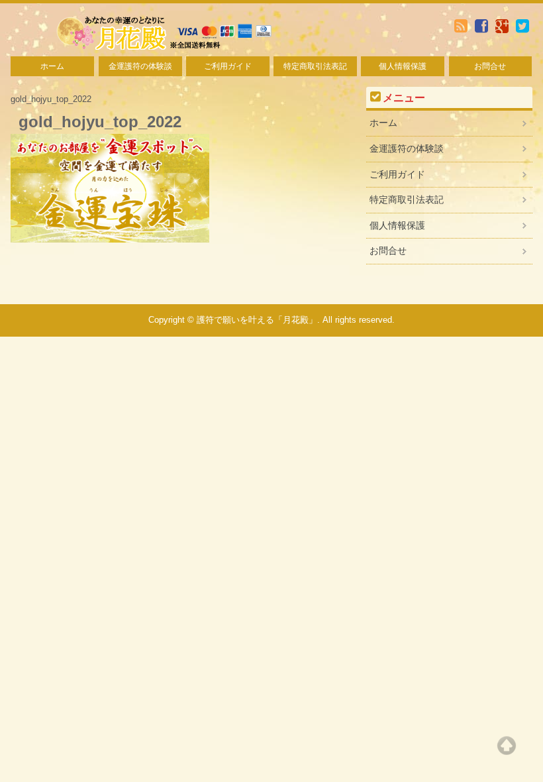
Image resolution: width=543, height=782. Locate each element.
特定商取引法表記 (315, 66)
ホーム (52, 66)
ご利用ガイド (228, 66)
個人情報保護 (402, 66)
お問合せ (490, 66)
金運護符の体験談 (140, 66)
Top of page (507, 745)
